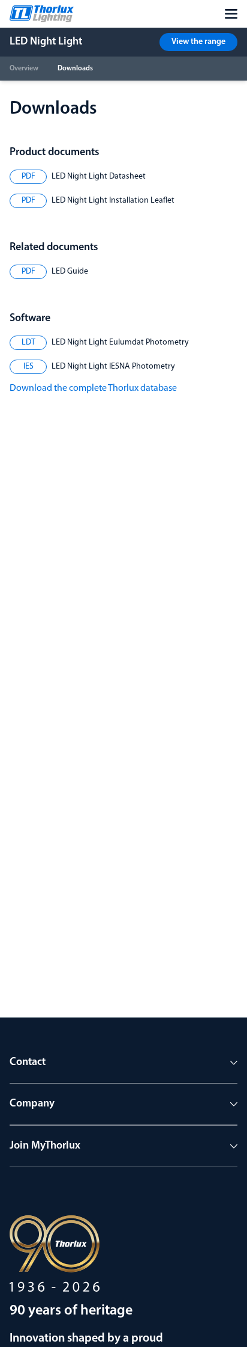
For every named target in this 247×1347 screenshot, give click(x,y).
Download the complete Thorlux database (93, 388)
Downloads (75, 68)
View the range (198, 41)
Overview (24, 68)
